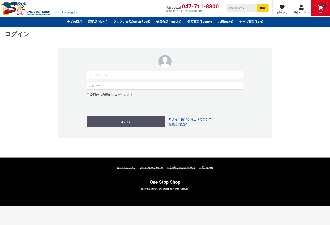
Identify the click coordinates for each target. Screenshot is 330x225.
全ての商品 (74, 21)
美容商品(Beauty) (199, 21)
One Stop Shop (165, 182)
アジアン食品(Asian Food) (131, 21)
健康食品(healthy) (168, 21)
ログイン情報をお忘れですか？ (190, 119)
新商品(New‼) (97, 21)
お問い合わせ (206, 167)
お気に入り (282, 12)
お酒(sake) (225, 21)
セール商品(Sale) (251, 21)
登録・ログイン (301, 12)
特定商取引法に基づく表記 (181, 167)
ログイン (126, 121)
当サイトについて (126, 167)
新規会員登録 (178, 124)
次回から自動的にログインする (111, 95)
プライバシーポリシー (151, 167)
